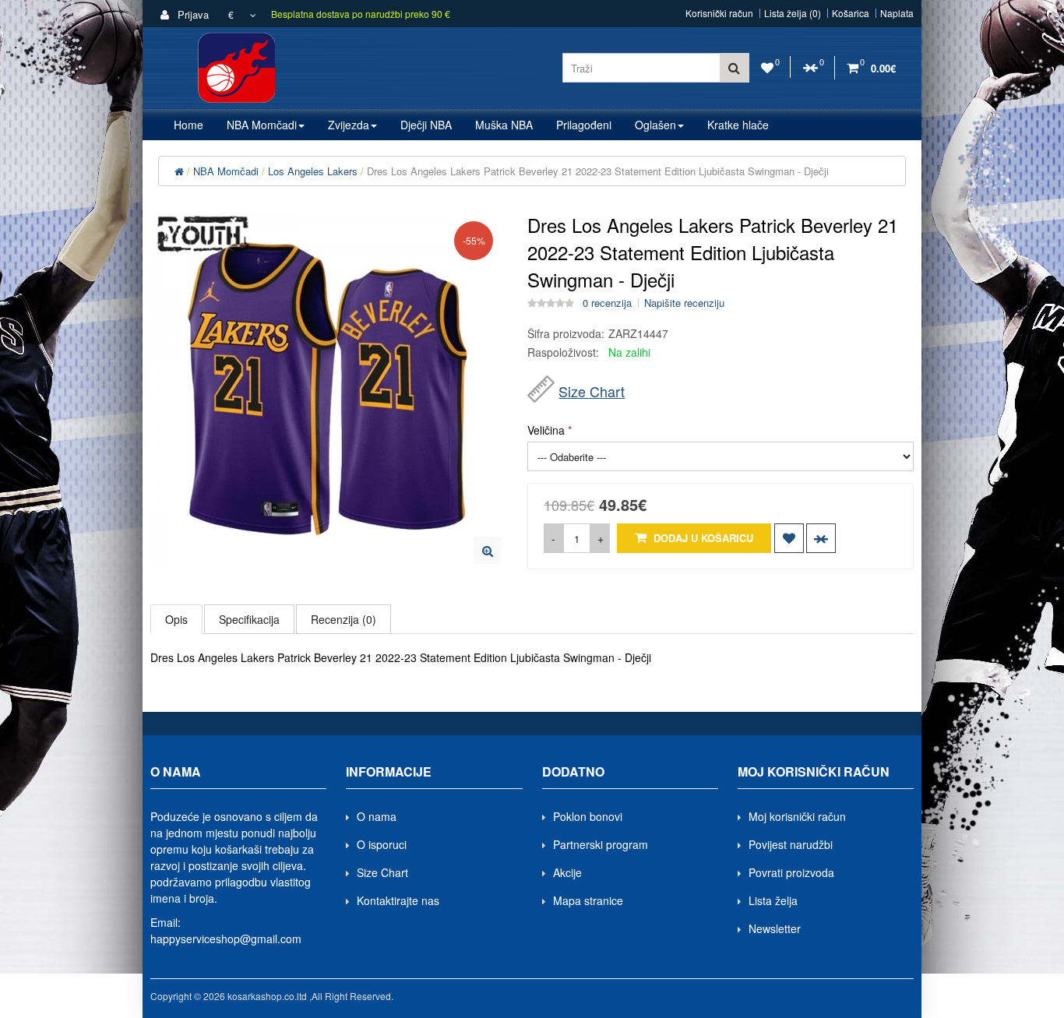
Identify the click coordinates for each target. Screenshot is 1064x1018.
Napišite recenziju (684, 303)
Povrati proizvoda (791, 872)
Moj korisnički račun (797, 816)
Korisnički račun (719, 13)
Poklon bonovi (587, 816)
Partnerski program (600, 844)
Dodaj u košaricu (701, 537)
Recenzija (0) (343, 619)
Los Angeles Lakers (313, 171)
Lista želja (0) (792, 13)
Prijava (191, 14)
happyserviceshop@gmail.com (225, 938)
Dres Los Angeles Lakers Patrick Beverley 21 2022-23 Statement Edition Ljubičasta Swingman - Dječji (598, 171)
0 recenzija (607, 303)
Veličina (546, 430)
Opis (176, 619)
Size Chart (591, 391)
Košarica (850, 13)
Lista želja (773, 900)
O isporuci (382, 844)
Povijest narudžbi (791, 844)
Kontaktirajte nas (398, 900)
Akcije (567, 872)
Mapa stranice (588, 900)
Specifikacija (249, 619)
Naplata (897, 13)
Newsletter (775, 928)
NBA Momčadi (226, 171)
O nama (376, 816)
